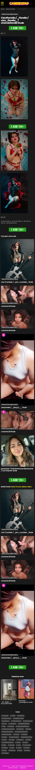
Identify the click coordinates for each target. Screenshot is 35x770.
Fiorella (28, 221)
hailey (18, 742)
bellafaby (21, 716)
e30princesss (7, 718)
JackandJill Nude (8, 306)
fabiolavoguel (7, 734)
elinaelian (13, 724)
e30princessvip (19, 718)
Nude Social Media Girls (10, 279)
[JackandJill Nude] (17, 295)
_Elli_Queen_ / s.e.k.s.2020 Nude (6, 702)
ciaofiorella (6, 221)
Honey (26, 742)
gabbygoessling (27, 737)
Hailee (29, 740)
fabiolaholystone (8, 732)
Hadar (5, 740)
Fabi (4, 726)
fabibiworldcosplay (8, 729)
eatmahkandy (17, 721)
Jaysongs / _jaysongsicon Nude (25, 701)
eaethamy (6, 721)
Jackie (19, 748)
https (4, 745)
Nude (4, 223)
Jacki (12, 748)
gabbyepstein (14, 737)
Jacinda (12, 745)
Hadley (12, 740)
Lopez (5, 750)
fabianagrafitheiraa (23, 726)
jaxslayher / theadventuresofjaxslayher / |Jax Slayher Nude (17, 469)
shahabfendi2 (12, 223)
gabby (5, 737)
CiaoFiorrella (18, 221)
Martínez (12, 750)
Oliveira (27, 750)
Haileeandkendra (8, 742)
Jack (19, 745)
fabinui (29, 729)
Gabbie (25, 734)
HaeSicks (20, 740)
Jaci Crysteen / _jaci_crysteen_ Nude (17, 282)
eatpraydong (28, 721)
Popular (3, 335)
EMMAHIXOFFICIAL (24, 724)
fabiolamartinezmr (22, 732)
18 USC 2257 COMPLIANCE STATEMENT (22, 766)
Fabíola (17, 734)
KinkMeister (23, 768)
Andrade (5, 716)
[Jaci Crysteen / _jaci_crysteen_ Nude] (17, 259)
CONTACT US (6, 766)
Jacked (5, 748)
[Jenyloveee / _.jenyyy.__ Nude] (17, 369)
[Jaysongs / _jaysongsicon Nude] (26, 689)
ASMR (13, 716)
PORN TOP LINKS (13, 768)
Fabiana (11, 726)
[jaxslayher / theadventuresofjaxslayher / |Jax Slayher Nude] (17, 451)
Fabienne (20, 729)
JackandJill (27, 745)
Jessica (27, 748)
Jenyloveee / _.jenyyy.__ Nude (14, 407)
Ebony (5, 724)
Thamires (6, 753)
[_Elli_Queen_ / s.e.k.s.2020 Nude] (9, 689)
